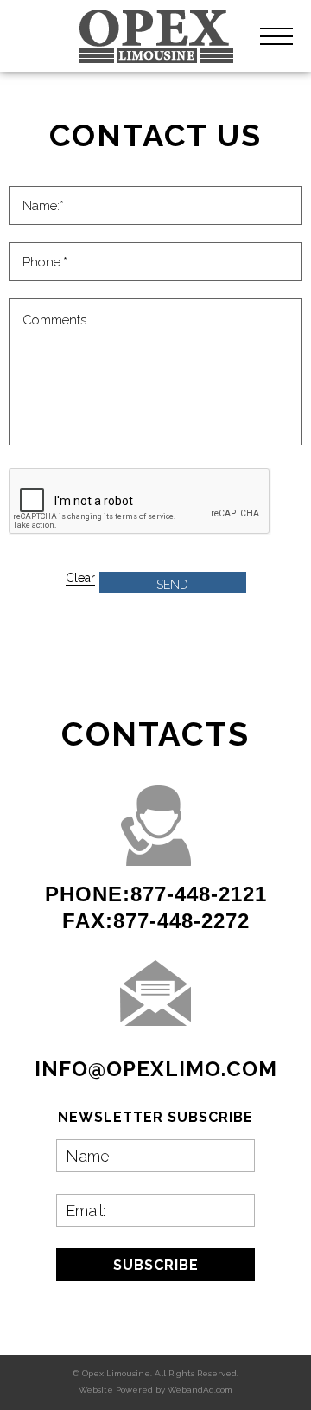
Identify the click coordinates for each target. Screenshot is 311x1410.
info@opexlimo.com (156, 1068)
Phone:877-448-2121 (156, 894)
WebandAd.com (200, 1389)
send (172, 585)
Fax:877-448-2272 (156, 921)
